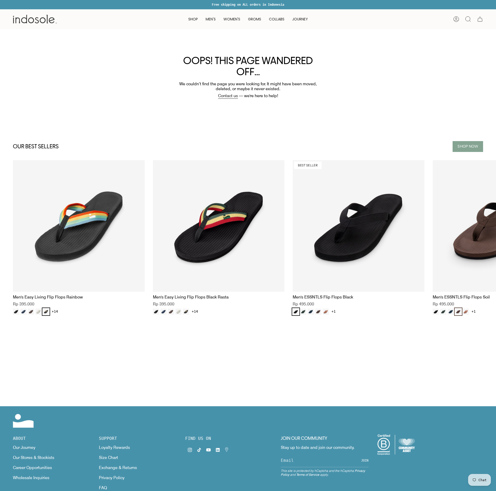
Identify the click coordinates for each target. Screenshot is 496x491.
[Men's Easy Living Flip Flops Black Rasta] (219, 226)
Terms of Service (307, 475)
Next (488, 226)
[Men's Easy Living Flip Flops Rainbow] (79, 226)
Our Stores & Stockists (33, 457)
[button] (193, 19)
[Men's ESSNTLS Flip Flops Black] (358, 226)
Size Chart (108, 457)
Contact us (228, 95)
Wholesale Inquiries (31, 477)
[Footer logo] (23, 421)
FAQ (103, 487)
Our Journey (24, 447)
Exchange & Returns (118, 467)
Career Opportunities (32, 467)
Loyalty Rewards (114, 447)
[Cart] (480, 19)
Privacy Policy (112, 477)
